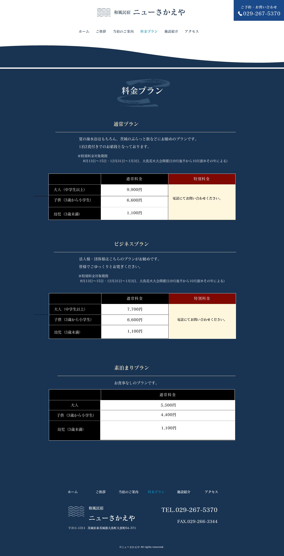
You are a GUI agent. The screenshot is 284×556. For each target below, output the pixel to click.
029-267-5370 (196, 510)
